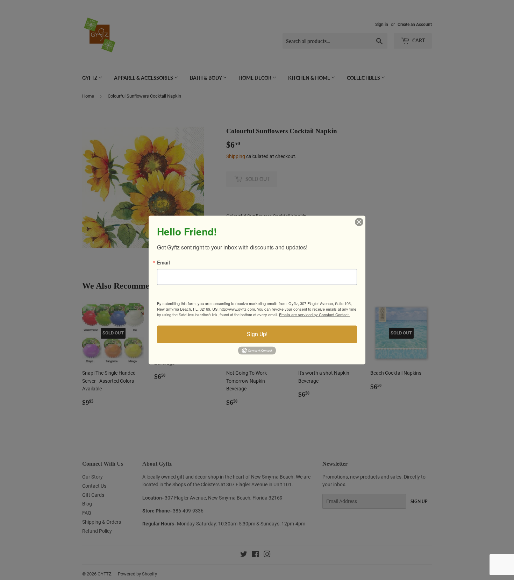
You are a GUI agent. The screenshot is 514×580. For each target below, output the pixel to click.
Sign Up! (257, 334)
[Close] (359, 222)
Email (163, 262)
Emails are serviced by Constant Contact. (314, 314)
